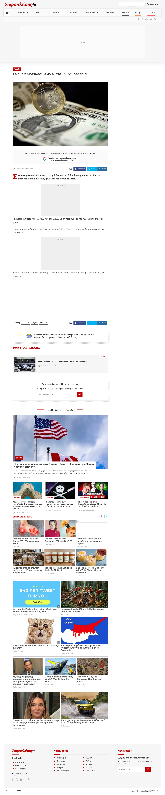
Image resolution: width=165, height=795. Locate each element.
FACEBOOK (81, 169)
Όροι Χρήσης (20, 769)
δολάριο (26, 323)
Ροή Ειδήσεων (92, 770)
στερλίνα (43, 323)
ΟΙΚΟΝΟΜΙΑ (22, 12)
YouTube (146, 19)
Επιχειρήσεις (62, 764)
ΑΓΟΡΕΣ (73, 12)
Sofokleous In (20, 4)
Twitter (143, 19)
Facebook (139, 19)
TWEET (93, 169)
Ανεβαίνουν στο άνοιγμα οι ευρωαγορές (63, 361)
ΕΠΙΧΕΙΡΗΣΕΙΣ (57, 12)
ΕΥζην (88, 761)
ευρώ (34, 323)
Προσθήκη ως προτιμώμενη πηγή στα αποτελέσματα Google (62, 159)
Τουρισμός (90, 767)
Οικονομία (61, 758)
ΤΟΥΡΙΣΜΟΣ (110, 12)
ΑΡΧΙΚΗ (7, 12)
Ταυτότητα (19, 762)
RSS (154, 19)
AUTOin (151, 12)
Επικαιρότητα (63, 770)
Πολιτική (61, 761)
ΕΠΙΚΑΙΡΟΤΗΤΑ (91, 12)
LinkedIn (150, 19)
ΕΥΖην (138, 12)
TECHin (125, 12)
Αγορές (17, 69)
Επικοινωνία (20, 765)
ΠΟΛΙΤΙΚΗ (39, 12)
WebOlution (153, 791)
